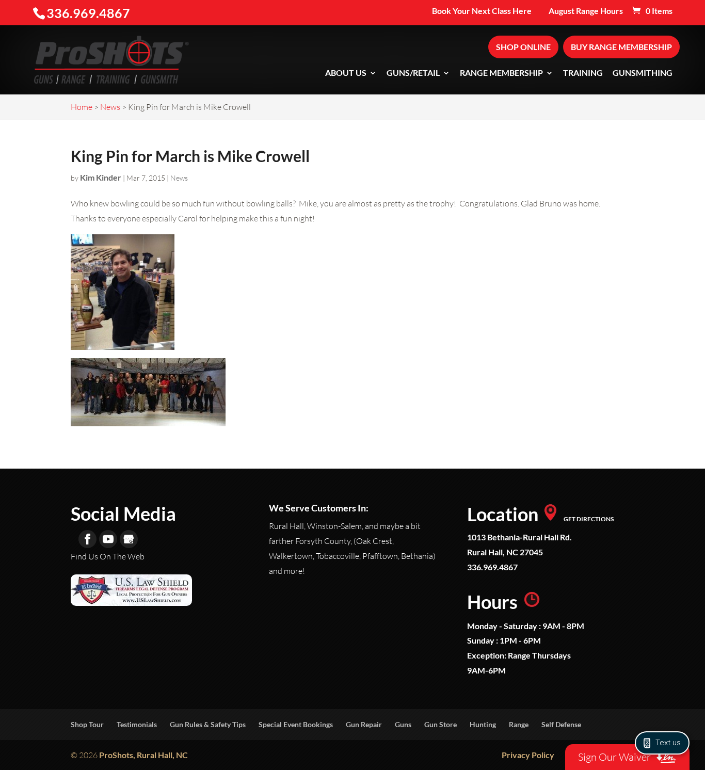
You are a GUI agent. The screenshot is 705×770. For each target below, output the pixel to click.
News (179, 177)
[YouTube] (108, 539)
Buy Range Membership (621, 47)
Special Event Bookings (296, 724)
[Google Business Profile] (129, 539)
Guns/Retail (413, 73)
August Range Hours (586, 11)
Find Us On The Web (108, 556)
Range (518, 724)
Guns (403, 724)
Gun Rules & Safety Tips (208, 724)
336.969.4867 (492, 567)
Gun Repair (364, 724)
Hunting (483, 724)
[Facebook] (87, 539)
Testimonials (137, 724)
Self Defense (561, 724)
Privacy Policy (528, 755)
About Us (345, 73)
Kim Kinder (100, 177)
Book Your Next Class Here (482, 11)
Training (583, 73)
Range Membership (501, 73)
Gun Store (440, 724)
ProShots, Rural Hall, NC (143, 755)
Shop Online (523, 47)
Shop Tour (87, 724)
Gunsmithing (642, 73)
